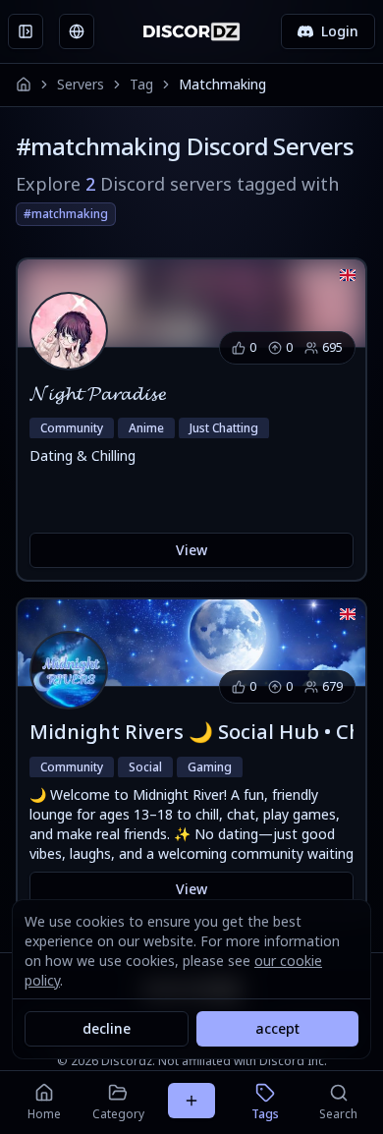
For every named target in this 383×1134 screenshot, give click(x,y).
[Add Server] (191, 1100)
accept (277, 1028)
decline (106, 1028)
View (191, 549)
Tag (141, 84)
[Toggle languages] (76, 31)
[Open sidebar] (25, 31)
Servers (80, 84)
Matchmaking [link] (222, 84)
